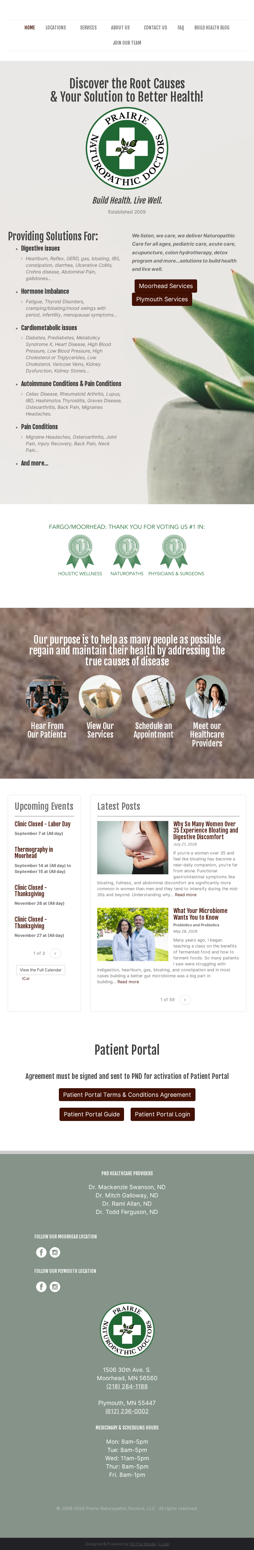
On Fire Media (143, 1543)
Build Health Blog (212, 27)
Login (164, 1543)
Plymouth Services (162, 299)
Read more (185, 894)
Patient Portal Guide (92, 1114)
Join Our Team (127, 43)
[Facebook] (41, 1252)
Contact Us (155, 27)
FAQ (181, 27)
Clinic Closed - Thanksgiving (31, 890)
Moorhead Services (166, 285)
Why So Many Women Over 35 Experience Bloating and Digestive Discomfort (205, 830)
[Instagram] (55, 1252)
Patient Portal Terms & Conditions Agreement (127, 1094)
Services (88, 27)
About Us (120, 27)
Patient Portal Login (162, 1114)
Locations (56, 27)
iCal (25, 978)
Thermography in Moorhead (34, 852)
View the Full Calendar (41, 969)
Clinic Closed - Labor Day (42, 824)
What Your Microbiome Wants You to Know (200, 914)
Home (29, 27)
